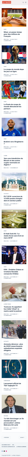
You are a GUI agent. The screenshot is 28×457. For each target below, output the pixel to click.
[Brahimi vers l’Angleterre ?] (14, 127)
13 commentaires (8, 429)
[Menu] (25, 2)
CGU (13, 444)
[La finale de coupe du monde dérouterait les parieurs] (14, 90)
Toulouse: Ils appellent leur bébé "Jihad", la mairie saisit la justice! (13, 309)
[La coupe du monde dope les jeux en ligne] (14, 54)
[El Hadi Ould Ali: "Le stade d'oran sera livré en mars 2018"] (14, 219)
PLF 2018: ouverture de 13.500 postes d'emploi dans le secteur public (13, 198)
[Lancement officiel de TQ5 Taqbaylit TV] (14, 369)
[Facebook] (2, 451)
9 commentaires (7, 278)
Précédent (6, 437)
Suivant (22, 437)
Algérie (5, 155)
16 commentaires (8, 315)
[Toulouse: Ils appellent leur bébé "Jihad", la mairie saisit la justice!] (14, 292)
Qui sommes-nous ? (6, 444)
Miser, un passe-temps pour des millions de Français (13, 34)
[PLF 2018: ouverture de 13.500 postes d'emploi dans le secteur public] (14, 182)
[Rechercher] (23, 2)
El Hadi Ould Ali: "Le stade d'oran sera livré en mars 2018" (14, 236)
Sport (5, 29)
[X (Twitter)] (4, 451)
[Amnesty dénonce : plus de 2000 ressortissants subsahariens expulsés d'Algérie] (14, 329)
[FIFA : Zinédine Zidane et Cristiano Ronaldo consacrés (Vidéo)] (14, 255)
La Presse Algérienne (21, 446)
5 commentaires (7, 75)
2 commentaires (7, 40)
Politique (6, 415)
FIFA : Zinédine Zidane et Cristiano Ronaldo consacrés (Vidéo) (13, 272)
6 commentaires (7, 113)
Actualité (6, 193)
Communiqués (7, 380)
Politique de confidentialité (8, 446)
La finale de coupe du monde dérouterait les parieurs (12, 106)
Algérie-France (7, 304)
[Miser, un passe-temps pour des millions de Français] (14, 17)
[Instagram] (6, 451)
